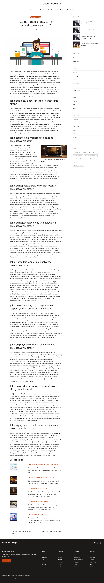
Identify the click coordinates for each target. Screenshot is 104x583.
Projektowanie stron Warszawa (38, 501)
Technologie (76, 115)
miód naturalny (78, 155)
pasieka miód (77, 162)
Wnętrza (75, 137)
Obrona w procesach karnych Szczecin (89, 44)
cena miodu (77, 152)
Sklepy (74, 108)
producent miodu (78, 165)
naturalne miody (88, 159)
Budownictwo (76, 61)
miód (84, 152)
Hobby (74, 68)
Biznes (74, 58)
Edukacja (75, 65)
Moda (74, 79)
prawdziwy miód (88, 162)
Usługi (74, 133)
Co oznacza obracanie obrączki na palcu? (41, 477)
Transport (75, 119)
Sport (74, 112)
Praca (74, 94)
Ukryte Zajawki (76, 126)
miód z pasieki (77, 159)
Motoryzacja (76, 83)
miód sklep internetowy (90, 155)
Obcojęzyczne (76, 90)
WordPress (19, 579)
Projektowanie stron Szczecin (37, 488)
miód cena (91, 152)
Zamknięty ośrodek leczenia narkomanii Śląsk (89, 22)
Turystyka (75, 123)
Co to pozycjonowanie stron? (37, 514)
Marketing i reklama (36, 17)
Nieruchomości (76, 86)
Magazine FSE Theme (6, 579)
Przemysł (75, 101)
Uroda (74, 130)
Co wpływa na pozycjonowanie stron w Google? (43, 464)
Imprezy (75, 72)
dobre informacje (52, 3)
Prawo (74, 97)
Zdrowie (75, 141)
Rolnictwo (75, 105)
